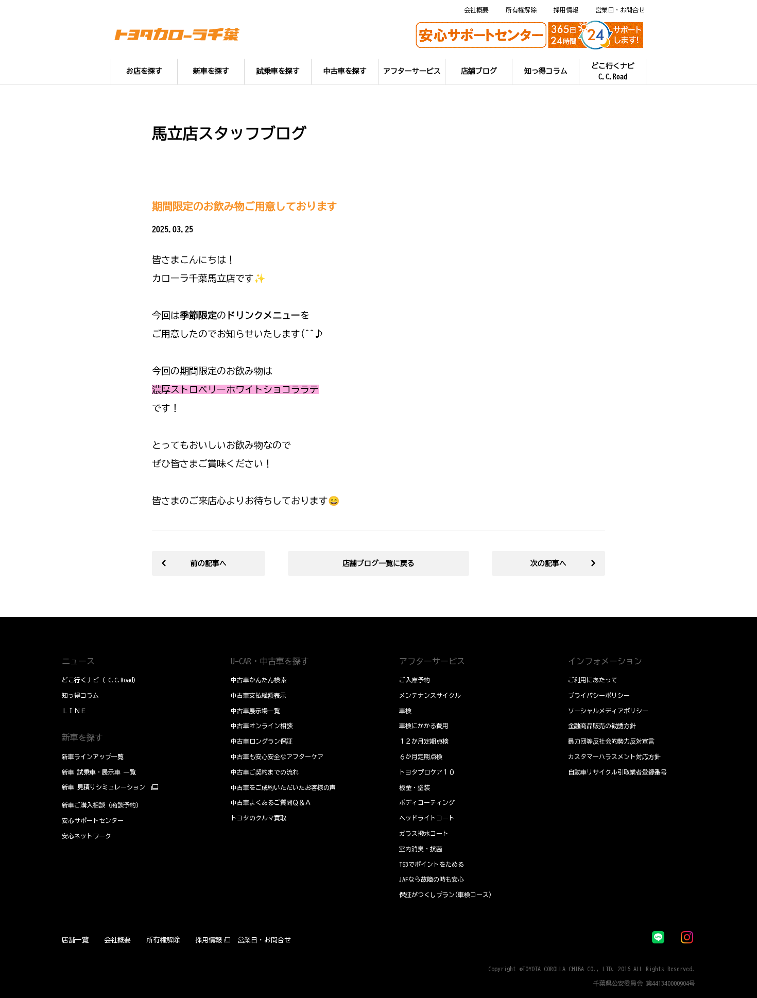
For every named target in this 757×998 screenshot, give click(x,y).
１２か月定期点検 (424, 741)
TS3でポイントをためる (431, 864)
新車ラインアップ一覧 (93, 756)
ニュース (78, 661)
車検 (405, 711)
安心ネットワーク (86, 836)
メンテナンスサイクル (430, 695)
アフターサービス (432, 661)
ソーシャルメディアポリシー (608, 711)
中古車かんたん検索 (258, 680)
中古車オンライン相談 (262, 725)
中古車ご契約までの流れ (265, 772)
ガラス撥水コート (424, 833)
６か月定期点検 (420, 756)
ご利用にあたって (592, 680)
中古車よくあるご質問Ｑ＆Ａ (271, 802)
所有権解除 (521, 10)
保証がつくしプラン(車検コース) (445, 894)
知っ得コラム (80, 695)
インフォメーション (605, 661)
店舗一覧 (75, 940)
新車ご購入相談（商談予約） (102, 805)
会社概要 (476, 10)
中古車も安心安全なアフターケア (277, 756)
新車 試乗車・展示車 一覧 (99, 772)
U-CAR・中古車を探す (270, 661)
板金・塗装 (414, 787)
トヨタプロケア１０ (427, 772)
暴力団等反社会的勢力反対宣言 (611, 741)
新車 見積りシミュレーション (103, 787)
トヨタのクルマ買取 (258, 818)
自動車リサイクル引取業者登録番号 (617, 772)
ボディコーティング (427, 802)
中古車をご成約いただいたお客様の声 (283, 787)
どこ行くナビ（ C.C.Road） (100, 680)
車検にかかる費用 (424, 725)
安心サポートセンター (93, 820)
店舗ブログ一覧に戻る (378, 563)
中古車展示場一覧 (255, 711)
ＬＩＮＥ (74, 711)
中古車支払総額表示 (258, 695)
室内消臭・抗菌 (420, 849)
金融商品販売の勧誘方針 (602, 725)
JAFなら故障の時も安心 (431, 879)
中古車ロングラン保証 (262, 741)
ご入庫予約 (414, 680)
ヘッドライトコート (427, 818)
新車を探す (82, 737)
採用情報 (566, 10)
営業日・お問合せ (620, 10)
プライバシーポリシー (599, 695)
